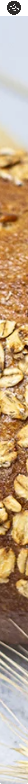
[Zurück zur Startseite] (14, 8)
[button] (2, 8)
